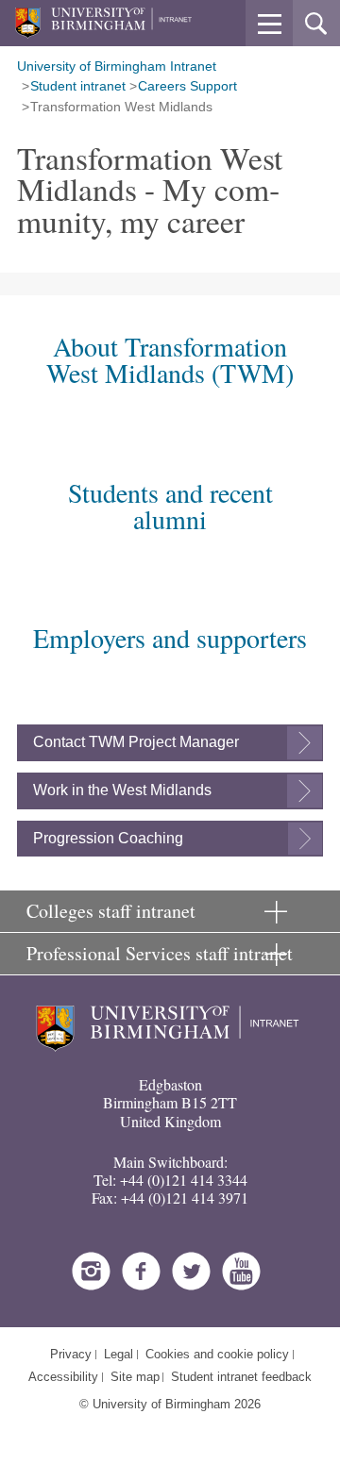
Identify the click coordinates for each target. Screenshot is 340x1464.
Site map (135, 1377)
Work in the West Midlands (122, 790)
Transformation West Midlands (121, 106)
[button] (269, 23)
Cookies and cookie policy (217, 1354)
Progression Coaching (108, 838)
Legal (118, 1354)
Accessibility (63, 1377)
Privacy (71, 1354)
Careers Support (187, 85)
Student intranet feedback (241, 1377)
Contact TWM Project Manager (136, 742)
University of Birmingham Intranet (116, 66)
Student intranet (78, 85)
